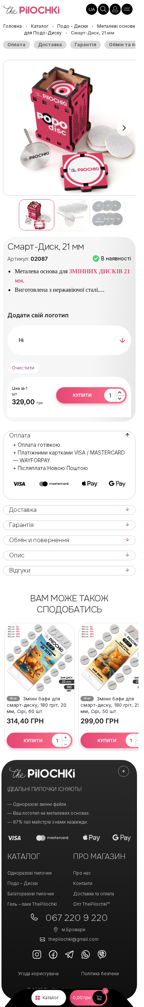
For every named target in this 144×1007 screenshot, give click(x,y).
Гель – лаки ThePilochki (32, 904)
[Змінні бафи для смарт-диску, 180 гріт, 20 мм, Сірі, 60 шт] (39, 658)
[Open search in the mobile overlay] (103, 9)
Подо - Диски (72, 26)
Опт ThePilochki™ (91, 904)
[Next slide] (124, 128)
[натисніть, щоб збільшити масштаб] (72, 127)
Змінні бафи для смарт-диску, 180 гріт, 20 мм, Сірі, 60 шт (36, 705)
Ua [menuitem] (92, 9)
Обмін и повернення (39, 540)
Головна (12, 26)
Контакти (82, 883)
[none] (91, 9)
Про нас (82, 873)
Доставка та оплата (93, 893)
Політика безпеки (100, 973)
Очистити (23, 368)
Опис (16, 555)
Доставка (50, 44)
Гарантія (85, 44)
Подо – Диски (22, 883)
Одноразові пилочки (29, 873)
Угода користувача (38, 973)
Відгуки (19, 570)
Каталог (50, 997)
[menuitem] (91, 9)
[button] (88, 998)
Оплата (16, 44)
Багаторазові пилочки (30, 893)
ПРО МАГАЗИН (99, 856)
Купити (82, 395)
